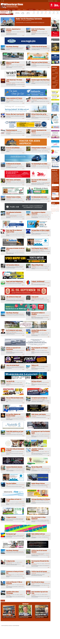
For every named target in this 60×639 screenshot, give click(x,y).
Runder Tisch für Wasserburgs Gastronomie (38, 29)
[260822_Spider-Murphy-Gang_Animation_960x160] (26, 256)
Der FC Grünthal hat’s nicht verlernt (14, 330)
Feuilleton (7, 100)
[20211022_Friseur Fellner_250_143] (55, 149)
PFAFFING (35, 100)
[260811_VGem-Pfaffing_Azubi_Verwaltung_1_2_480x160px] (13, 221)
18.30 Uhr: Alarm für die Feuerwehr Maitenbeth (39, 551)
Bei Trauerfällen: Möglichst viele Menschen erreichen (13, 415)
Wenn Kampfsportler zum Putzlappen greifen (39, 348)
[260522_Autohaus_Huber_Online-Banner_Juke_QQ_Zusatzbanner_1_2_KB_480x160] (37, 541)
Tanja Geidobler (34, 63)
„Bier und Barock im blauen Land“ (13, 297)
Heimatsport (45, 266)
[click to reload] (55, 193)
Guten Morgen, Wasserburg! (12, 46)
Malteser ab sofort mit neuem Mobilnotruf (12, 63)
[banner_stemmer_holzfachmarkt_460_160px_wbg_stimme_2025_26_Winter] (37, 490)
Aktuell (24, 20)
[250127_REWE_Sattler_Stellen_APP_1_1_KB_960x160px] (26, 304)
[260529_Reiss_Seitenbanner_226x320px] (55, 156)
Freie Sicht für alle (10, 381)
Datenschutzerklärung (55, 187)
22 (57, 210)
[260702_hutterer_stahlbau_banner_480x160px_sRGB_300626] (13, 239)
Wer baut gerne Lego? (11, 534)
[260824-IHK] (25, 605)
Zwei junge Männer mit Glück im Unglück (40, 230)
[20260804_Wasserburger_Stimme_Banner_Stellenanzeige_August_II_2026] (26, 171)
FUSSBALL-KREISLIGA (13, 332)
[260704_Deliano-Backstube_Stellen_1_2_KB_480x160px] (37, 239)
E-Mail (53, 183)
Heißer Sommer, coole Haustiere (13, 180)
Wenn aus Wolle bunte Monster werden (14, 398)
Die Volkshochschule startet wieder (39, 197)
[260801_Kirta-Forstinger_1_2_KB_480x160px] (37, 53)
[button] (52, 10)
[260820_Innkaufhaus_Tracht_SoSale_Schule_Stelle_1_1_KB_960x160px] (26, 525)
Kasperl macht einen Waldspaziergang (14, 281)
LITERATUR (11, 100)
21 (56, 210)
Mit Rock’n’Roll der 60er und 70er (38, 114)
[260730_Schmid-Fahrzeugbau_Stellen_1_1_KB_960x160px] (26, 121)
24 (51, 211)
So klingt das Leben (10, 561)
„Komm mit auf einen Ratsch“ (12, 365)
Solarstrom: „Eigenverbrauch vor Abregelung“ (13, 29)
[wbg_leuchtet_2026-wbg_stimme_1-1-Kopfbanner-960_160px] (26, 372)
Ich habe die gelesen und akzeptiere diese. (55, 188)
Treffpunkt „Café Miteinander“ (38, 281)
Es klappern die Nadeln (11, 517)
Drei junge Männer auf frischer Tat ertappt (13, 500)
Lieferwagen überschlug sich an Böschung (40, 499)
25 (52, 211)
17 (51, 210)
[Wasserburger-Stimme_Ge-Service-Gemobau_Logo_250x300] (55, 91)
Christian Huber (9, 82)
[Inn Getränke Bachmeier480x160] (13, 272)
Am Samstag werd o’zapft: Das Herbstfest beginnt (40, 432)
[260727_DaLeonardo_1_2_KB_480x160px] (13, 457)
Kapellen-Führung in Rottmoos (38, 483)
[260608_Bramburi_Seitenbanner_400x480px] (55, 102)
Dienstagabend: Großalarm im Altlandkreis (38, 313)
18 (52, 210)
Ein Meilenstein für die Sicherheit (13, 164)
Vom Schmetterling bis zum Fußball (39, 164)
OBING (35, 64)
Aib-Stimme (20, 99)
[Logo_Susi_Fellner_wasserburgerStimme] (55, 140)
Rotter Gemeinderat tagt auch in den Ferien (39, 592)
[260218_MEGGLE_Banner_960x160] (26, 37)
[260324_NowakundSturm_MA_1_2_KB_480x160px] (37, 187)
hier (53, 182)
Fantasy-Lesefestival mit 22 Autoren (14, 98)
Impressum (10, 625)
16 (58, 209)
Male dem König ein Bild (36, 467)
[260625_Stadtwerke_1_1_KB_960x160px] (26, 89)
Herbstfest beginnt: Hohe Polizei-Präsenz (40, 80)
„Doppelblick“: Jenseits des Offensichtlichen (37, 449)
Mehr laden (3, 600)
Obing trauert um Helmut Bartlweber (39, 62)
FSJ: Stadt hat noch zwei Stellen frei (39, 398)
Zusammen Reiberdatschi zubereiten (14, 467)
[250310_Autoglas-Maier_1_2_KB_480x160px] (37, 474)
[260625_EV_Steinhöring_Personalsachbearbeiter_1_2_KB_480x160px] (37, 457)
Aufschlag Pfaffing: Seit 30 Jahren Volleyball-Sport (38, 331)
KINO (10, 452)
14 (56, 209)
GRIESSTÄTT (35, 149)
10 (51, 209)
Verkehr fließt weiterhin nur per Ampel (14, 431)
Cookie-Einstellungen (16, 625)
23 (58, 210)
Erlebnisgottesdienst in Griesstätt (38, 148)
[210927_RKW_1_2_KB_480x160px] (13, 490)
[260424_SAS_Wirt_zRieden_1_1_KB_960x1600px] (26, 71)
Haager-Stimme (9, 32)
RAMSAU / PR (42, 250)
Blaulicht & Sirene (21, 266)
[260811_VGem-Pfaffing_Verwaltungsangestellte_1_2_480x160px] (13, 405)
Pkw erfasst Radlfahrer (11, 483)
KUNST (32, 452)
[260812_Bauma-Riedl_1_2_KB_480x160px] (13, 388)
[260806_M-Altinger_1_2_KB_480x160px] (37, 221)
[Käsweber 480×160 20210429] (37, 405)
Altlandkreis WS (22, 82)
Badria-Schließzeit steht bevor (38, 534)
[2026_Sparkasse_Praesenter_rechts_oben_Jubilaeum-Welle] (55, 2)
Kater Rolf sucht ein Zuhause (37, 582)
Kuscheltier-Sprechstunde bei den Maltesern (38, 131)
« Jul (52, 213)
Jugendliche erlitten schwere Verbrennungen (12, 592)
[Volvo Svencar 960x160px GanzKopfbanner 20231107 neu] (26, 339)
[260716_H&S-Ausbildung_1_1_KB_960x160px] (26, 440)
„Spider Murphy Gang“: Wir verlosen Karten (14, 80)
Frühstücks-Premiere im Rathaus (13, 197)
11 (52, 209)
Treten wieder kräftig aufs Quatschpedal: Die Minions (15, 449)
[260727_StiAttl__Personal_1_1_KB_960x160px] (26, 105)
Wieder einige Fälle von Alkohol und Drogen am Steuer (14, 231)
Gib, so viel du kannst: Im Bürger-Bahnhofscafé (38, 518)
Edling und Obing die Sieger (37, 265)
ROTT (34, 595)
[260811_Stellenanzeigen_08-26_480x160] (13, 541)
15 (57, 209)
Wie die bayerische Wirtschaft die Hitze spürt (40, 561)
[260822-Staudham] (41, 605)
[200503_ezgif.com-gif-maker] (55, 114)
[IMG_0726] (26, 203)
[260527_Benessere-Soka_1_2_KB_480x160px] (37, 422)
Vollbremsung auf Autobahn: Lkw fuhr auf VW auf (15, 249)
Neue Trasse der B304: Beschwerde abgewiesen (39, 180)
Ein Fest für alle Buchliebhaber (13, 148)
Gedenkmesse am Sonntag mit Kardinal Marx (14, 572)
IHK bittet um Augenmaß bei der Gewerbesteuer (13, 348)
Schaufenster (37, 250)
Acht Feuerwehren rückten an (12, 265)
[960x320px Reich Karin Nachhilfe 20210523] (13, 422)
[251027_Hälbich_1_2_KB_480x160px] (13, 187)
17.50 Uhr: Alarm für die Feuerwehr (39, 46)
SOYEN (35, 165)
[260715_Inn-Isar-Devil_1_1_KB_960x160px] (26, 356)
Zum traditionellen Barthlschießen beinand (13, 213)
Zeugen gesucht (34, 297)
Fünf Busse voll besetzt (36, 381)
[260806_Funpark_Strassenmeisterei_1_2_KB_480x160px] (37, 388)
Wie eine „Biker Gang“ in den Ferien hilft (15, 114)
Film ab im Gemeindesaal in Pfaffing (39, 98)
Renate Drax (8, 99)
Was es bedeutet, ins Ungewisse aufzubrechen (38, 213)
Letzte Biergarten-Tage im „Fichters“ (39, 248)
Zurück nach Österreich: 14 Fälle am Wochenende (14, 582)
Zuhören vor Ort (34, 365)
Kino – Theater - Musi (12, 83)
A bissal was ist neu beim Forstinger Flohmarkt (55, 81)
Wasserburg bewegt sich (11, 130)
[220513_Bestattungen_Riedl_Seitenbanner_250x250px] (55, 130)
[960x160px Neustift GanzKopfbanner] (26, 321)
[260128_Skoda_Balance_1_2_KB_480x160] (13, 53)
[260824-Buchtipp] (9, 605)
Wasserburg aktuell (28, 20)
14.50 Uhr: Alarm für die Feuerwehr (39, 571)
